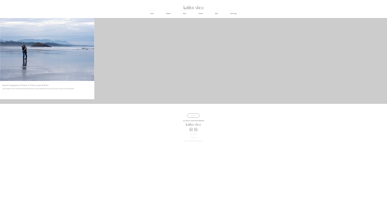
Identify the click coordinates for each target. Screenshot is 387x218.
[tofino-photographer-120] (191, 129)
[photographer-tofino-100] (196, 129)
